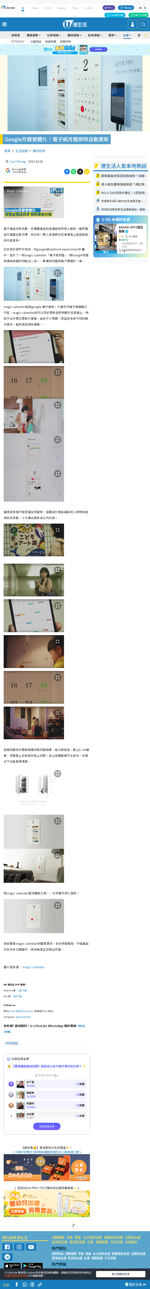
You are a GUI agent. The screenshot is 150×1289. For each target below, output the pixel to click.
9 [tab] (74, 50)
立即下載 (22, 990)
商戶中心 (108, 7)
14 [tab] (76, 54)
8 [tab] (70, 50)
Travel (34, 8)
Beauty (62, 8)
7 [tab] (67, 50)
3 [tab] (74, 45)
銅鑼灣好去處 (113, 1237)
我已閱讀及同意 (121, 1274)
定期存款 (65, 41)
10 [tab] (78, 50)
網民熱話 (57, 1253)
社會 (90, 1241)
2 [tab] (70, 45)
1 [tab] (67, 45)
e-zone (89, 8)
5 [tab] (81, 45)
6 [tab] (85, 45)
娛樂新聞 (50, 41)
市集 (69, 1237)
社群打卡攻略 (140, 15)
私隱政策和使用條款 (16, 1275)
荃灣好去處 (59, 1241)
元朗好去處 (132, 1237)
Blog (75, 8)
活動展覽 (58, 1237)
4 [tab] (78, 45)
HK (22, 8)
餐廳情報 (102, 1241)
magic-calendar (33, 967)
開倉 (78, 1237)
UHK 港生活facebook (21, 1011)
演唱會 (15, 35)
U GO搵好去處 (117, 15)
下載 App (127, 7)
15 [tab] (79, 54)
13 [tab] (72, 54)
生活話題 (21, 150)
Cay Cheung (18, 161)
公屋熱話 (35, 41)
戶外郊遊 (116, 1241)
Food (48, 8)
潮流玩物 (39, 150)
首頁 (7, 150)
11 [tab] (81, 50)
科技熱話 (12, 1043)
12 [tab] (85, 50)
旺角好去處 (77, 1241)
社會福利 (131, 1241)
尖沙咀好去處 (92, 1237)
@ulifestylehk (23, 1017)
